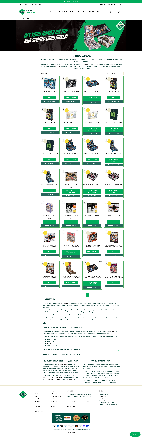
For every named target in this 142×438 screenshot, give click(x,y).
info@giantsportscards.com (108, 4)
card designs (112, 331)
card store (57, 66)
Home (19, 18)
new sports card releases (57, 377)
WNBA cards (85, 64)
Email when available (92, 98)
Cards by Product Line (56, 396)
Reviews (53, 409)
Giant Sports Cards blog (53, 379)
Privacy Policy (38, 398)
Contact (36, 393)
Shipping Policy (38, 403)
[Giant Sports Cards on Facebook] (71, 406)
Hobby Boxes (54, 391)
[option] (71, 1)
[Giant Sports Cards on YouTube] (74, 406)
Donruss (49, 343)
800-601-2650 (102, 396)
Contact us (69, 379)
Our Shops (91, 12)
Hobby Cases (54, 393)
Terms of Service (38, 406)
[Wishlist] (119, 12)
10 (83, 294)
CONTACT (26, 4)
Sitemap (36, 409)
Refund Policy (38, 401)
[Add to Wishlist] (42, 78)
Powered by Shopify (71, 432)
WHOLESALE (38, 4)
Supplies (64, 12)
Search (36, 391)
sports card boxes (62, 364)
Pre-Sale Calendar (74, 12)
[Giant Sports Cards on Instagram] (68, 406)
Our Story (99, 12)
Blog (36, 396)
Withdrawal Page (39, 411)
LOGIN (20, 4)
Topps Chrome (64, 303)
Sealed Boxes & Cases (54, 12)
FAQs (31, 4)
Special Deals (54, 401)
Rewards (84, 12)
